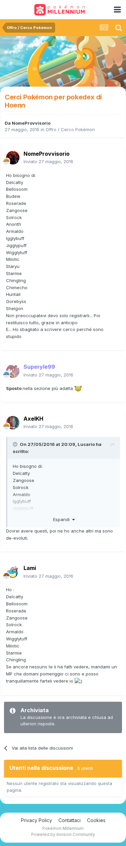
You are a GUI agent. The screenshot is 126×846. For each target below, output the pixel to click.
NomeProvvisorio (31, 123)
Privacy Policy (36, 820)
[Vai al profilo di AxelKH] (12, 422)
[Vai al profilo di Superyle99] (12, 371)
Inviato (48, 161)
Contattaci (69, 820)
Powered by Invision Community (63, 834)
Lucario (86, 444)
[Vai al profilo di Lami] (12, 572)
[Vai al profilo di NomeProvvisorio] (12, 157)
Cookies (96, 820)
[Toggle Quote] (16, 444)
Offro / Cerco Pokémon (70, 129)
